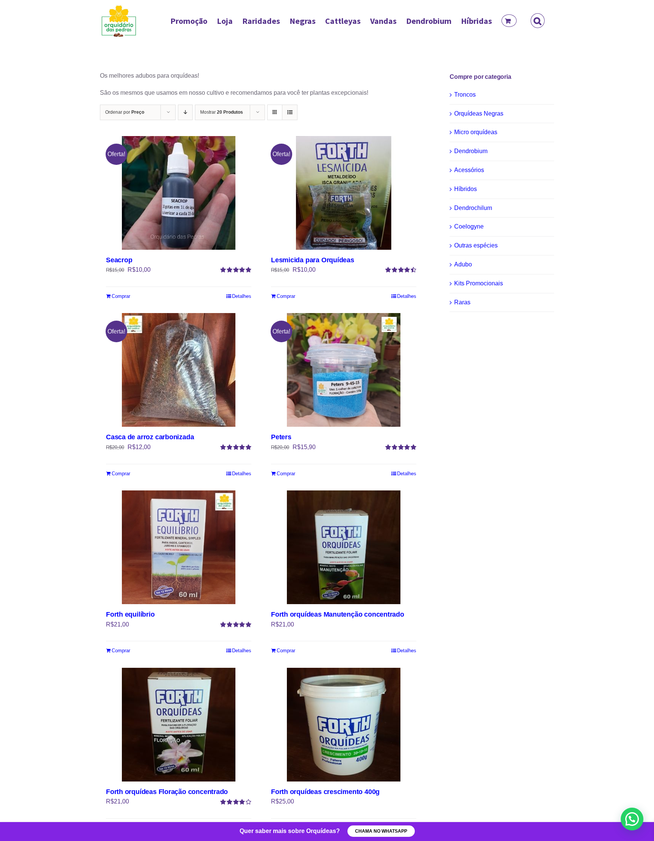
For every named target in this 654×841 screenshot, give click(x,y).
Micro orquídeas (475, 132)
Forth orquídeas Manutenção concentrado (337, 614)
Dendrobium (470, 151)
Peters (281, 437)
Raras (462, 302)
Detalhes (241, 296)
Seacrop (119, 260)
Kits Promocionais (478, 283)
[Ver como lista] (289, 112)
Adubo (463, 264)
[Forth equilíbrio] (178, 547)
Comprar (121, 296)
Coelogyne (469, 226)
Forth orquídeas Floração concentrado (167, 792)
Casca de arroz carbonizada (150, 437)
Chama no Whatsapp (381, 831)
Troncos (465, 94)
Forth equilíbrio (130, 614)
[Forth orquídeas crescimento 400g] (343, 724)
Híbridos (465, 189)
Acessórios (469, 170)
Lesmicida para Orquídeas (312, 260)
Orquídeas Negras (478, 113)
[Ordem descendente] (185, 112)
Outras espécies (476, 245)
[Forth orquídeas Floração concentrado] (178, 724)
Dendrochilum (473, 208)
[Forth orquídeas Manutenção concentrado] (343, 547)
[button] (538, 20)
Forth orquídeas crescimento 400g (325, 792)
